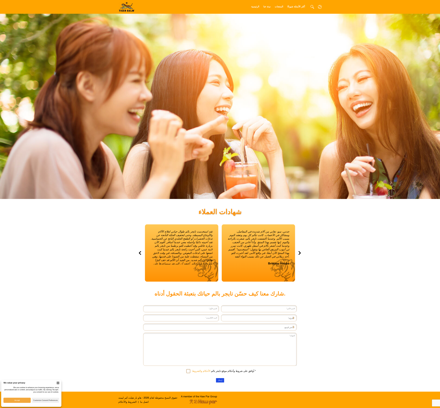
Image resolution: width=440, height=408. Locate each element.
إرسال (220, 380)
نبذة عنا (267, 7)
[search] (312, 6)
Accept (17, 400)
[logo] (127, 7)
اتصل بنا (144, 402)
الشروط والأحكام (127, 402)
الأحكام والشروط (201, 371)
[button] (58, 383)
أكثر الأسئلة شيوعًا (296, 7)
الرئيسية (255, 7)
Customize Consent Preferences (45, 400)
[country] (320, 6)
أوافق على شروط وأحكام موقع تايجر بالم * (224, 371)
